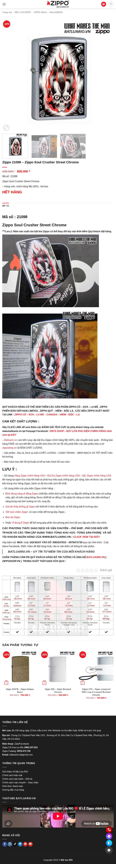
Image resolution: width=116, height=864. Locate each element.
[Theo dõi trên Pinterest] (25, 844)
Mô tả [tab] (5, 206)
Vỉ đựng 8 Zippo (20, 522)
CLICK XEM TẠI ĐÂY (86, 536)
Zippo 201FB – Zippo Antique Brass (20, 690)
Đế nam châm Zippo (17, 512)
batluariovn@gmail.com (21, 754)
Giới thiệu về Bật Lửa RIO (15, 771)
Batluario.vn (10, 440)
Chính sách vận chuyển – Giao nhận (20, 782)
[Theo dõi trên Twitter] (20, 844)
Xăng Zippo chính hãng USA (29, 475)
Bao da (9, 517)
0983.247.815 (31, 747)
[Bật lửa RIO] (58, 4)
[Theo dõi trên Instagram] (10, 844)
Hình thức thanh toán (12, 786)
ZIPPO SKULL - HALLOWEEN (48, 12)
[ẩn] (109, 850)
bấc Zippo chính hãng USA (96, 475)
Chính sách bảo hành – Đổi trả (17, 779)
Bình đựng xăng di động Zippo (21, 493)
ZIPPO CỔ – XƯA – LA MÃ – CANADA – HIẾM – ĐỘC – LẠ (47, 414)
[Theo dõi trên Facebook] (4, 844)
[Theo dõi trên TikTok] (15, 844)
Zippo (17, 517)
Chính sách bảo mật (12, 775)
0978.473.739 (23, 751)
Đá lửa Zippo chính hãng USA (63, 475)
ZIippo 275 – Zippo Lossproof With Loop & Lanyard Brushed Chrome (96, 692)
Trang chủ (7, 12)
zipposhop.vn (9, 447)
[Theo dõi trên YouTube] (30, 844)
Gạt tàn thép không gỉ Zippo (20, 506)
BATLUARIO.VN (96, 557)
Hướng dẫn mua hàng (13, 789)
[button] (4, 4)
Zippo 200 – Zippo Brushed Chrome (58, 690)
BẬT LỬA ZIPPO (23, 12)
